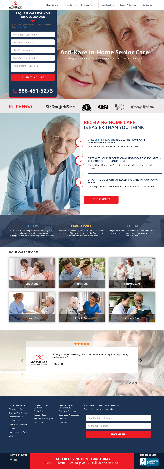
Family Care (69, 5)
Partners (62, 419)
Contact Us (147, 5)
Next (141, 361)
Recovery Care (87, 5)
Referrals (63, 423)
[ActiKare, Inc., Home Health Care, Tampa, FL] (149, 462)
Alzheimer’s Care (16, 409)
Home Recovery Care (18, 432)
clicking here (14, 236)
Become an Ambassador (69, 415)
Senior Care (39, 411)
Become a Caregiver (67, 411)
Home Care (51, 5)
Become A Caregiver (128, 5)
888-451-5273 (35, 90)
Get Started (101, 199)
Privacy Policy (22, 27)
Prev (22, 361)
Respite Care (14, 421)
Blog (11, 436)
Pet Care (12, 428)
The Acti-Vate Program (18, 413)
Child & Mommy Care (18, 424)
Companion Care (16, 417)
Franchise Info (107, 5)
